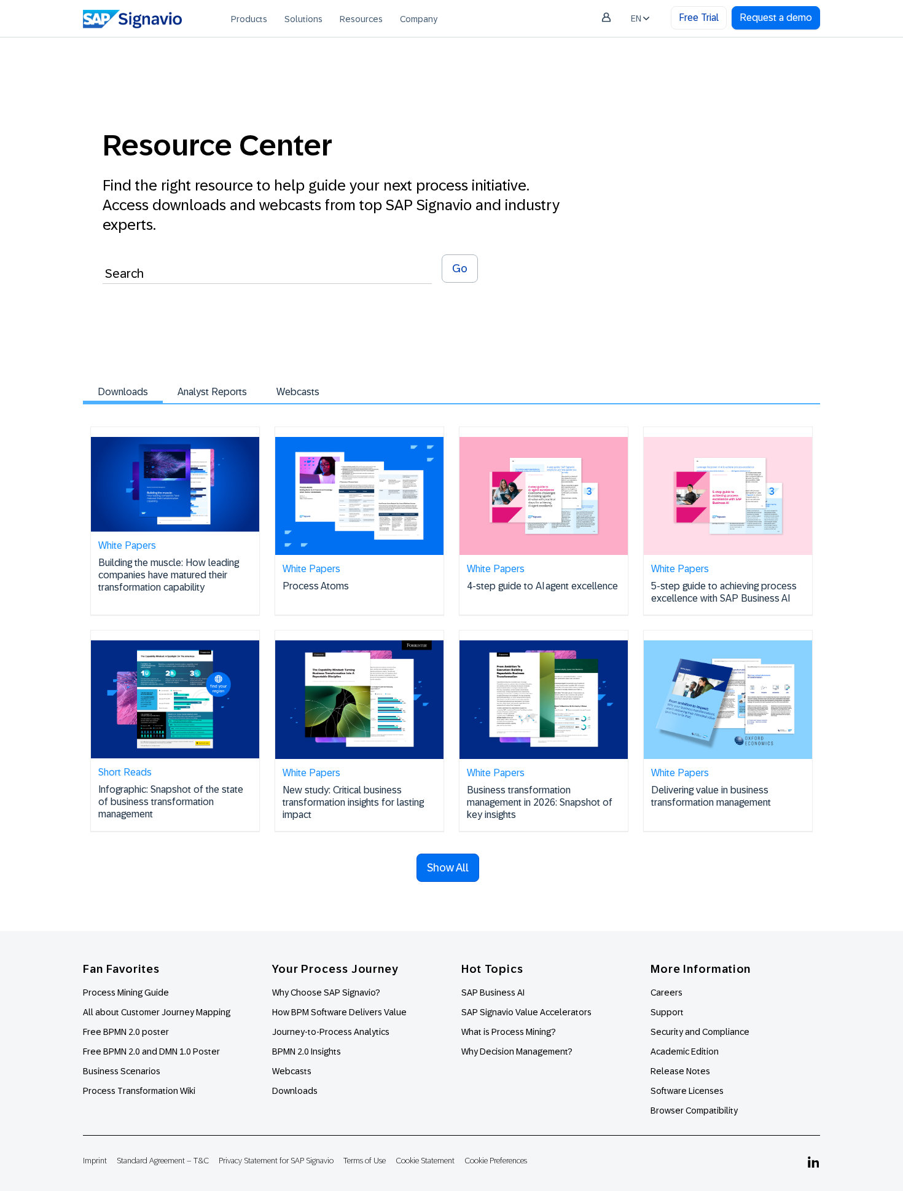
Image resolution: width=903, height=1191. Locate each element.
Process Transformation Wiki (139, 1091)
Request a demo (776, 17)
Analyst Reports (212, 392)
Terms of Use (364, 1160)
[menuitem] (249, 18)
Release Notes (680, 1071)
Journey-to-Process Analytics (331, 1032)
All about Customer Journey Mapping (156, 1012)
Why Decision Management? (517, 1051)
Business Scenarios (121, 1071)
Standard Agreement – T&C (163, 1160)
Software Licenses (687, 1091)
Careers (666, 992)
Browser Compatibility (694, 1110)
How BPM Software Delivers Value (339, 1012)
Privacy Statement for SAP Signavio (276, 1160)
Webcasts (297, 392)
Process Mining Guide (126, 992)
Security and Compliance (700, 1032)
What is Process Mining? (508, 1032)
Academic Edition (685, 1051)
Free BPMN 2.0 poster (126, 1032)
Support (667, 1012)
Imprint (95, 1160)
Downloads (123, 392)
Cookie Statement (425, 1160)
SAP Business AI (493, 992)
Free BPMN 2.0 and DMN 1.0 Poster (151, 1051)
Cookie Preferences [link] (495, 1160)
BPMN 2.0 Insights (306, 1051)
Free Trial (699, 17)
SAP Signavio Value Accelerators (526, 1012)
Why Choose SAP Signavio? (326, 992)
